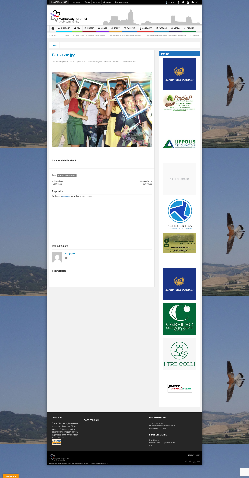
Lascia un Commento (111, 61)
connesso (66, 196)
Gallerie (131, 28)
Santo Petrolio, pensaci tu (185, 35)
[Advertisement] (152, 24)
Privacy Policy (194, 455)
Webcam (163, 28)
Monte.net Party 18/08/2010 (66, 175)
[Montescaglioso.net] (68, 15)
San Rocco (147, 28)
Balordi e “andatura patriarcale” (162, 35)
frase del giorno (154, 440)
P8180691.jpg (58, 182)
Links (88, 2)
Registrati (108, 2)
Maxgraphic (70, 253)
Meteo (177, 28)
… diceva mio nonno (155, 423)
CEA (78, 28)
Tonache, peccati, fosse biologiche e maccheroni (86, 35)
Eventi (117, 28)
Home (54, 45)
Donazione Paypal (122, 2)
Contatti (78, 2)
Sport (104, 28)
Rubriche (65, 28)
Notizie (90, 28)
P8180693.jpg (146, 182)
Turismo (190, 28)
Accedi (98, 2)
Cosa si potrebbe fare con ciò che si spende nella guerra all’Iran (127, 35)
